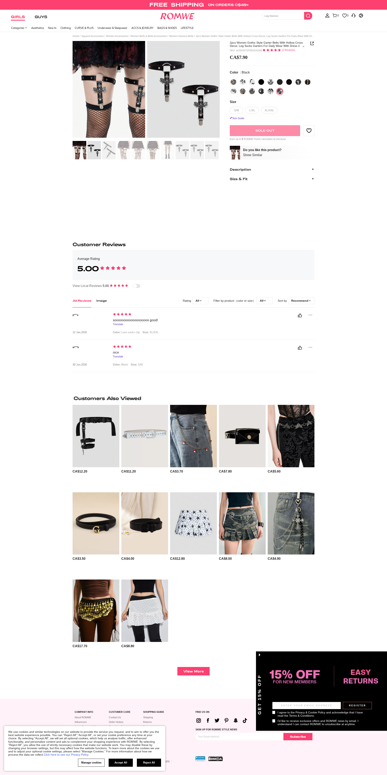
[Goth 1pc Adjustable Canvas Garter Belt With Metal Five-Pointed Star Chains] (96, 436)
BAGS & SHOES (167, 27)
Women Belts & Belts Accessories (148, 36)
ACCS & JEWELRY (142, 27)
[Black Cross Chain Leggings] (242, 91)
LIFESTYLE (187, 27)
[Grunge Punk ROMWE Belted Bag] (242, 436)
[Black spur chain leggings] (270, 91)
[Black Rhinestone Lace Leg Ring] (307, 82)
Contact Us (115, 717)
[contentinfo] (80, 471)
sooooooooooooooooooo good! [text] (135, 320)
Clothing (65, 27)
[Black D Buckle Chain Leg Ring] (261, 91)
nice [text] (116, 352)
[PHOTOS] (146, 90)
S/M (137, 364)
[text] (147, 315)
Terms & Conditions (301, 715)
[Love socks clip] (252, 82)
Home (76, 36)
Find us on (202, 712)
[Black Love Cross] (233, 91)
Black (120, 364)
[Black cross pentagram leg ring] (270, 82)
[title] (193, 398)
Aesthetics (37, 27)
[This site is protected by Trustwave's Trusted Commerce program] (200, 758)
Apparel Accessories (92, 36)
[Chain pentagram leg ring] (261, 82)
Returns (147, 722)
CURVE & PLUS (84, 27)
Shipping (148, 717)
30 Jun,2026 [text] (80, 364)
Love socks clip (126, 332)
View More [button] (193, 671)
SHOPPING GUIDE (153, 712)
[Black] (233, 82)
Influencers (81, 722)
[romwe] (177, 15)
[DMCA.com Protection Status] (215, 758)
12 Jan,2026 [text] (80, 332)
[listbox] (327, 15)
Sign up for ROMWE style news (216, 729)
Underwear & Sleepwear (112, 27)
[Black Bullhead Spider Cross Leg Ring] (279, 82)
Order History (116, 722)
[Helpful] (300, 315)
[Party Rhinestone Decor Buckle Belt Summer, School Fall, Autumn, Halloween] (144, 436)
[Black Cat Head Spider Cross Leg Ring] (289, 82)
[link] (193, 5)
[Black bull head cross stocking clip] (298, 82)
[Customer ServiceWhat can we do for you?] (353, 15)
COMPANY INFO (84, 712)
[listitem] (96, 447)
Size (233, 101)
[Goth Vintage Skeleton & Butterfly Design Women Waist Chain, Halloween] (291, 436)
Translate (118, 324)
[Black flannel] (252, 91)
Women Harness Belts (181, 36)
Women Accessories (117, 36)
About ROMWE (83, 717)
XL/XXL (151, 332)
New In (52, 27)
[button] (309, 130)
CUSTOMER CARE (119, 712)
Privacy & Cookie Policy (310, 712)
